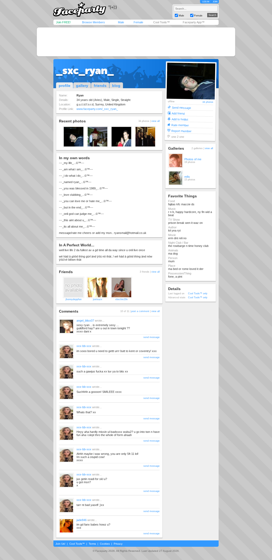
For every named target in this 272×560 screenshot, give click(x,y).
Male (121, 22)
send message (151, 337)
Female (138, 22)
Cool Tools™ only (197, 293)
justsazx (97, 299)
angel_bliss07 (85, 320)
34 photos (207, 102)
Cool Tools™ (161, 22)
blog (116, 85)
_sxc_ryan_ (85, 70)
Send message (181, 107)
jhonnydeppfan (74, 299)
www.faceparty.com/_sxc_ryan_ (97, 108)
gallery (82, 85)
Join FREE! (63, 22)
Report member (181, 130)
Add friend (178, 113)
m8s (187, 176)
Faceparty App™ (194, 22)
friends (100, 85)
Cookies (105, 543)
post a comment (140, 311)
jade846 (81, 520)
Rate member (180, 125)
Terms (92, 543)
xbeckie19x (121, 299)
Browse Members (93, 22)
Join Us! (60, 543)
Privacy (118, 543)
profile (64, 85)
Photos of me (192, 159)
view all (155, 121)
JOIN (215, 2)
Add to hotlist (180, 119)
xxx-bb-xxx (83, 346)
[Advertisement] (136, 42)
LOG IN (205, 2)
